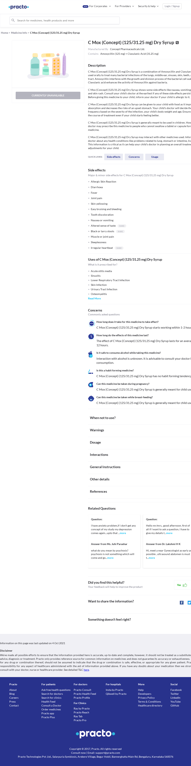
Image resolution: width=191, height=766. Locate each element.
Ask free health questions (56, 689)
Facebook (176, 689)
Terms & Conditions (149, 701)
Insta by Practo (114, 689)
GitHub (174, 705)
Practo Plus (48, 717)
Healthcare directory (150, 705)
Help (141, 689)
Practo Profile (82, 697)
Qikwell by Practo (116, 693)
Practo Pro (80, 720)
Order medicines (51, 709)
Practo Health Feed (85, 693)
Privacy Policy (146, 697)
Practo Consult (82, 689)
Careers (13, 697)
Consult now (78, 752)
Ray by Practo (82, 708)
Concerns (134, 156)
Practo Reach (81, 712)
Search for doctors (52, 693)
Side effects (113, 156)
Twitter (174, 693)
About (13, 689)
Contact (14, 705)
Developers (144, 693)
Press (12, 701)
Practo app (47, 713)
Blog (12, 693)
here (86, 669)
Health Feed (48, 701)
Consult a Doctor (51, 705)
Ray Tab (78, 716)
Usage (154, 156)
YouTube (175, 701)
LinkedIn (175, 697)
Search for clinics (51, 697)
